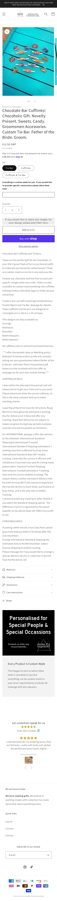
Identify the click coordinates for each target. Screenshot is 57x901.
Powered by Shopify (37, 896)
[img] (28, 727)
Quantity (6, 204)
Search (9, 821)
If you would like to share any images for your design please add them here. (28, 221)
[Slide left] (22, 101)
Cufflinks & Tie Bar (16, 175)
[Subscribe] (47, 855)
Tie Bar (9, 168)
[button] (3, 14)
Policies (10, 835)
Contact (9, 828)
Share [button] (9, 600)
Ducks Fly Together (25, 896)
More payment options (28, 246)
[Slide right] (35, 101)
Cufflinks (26, 168)
